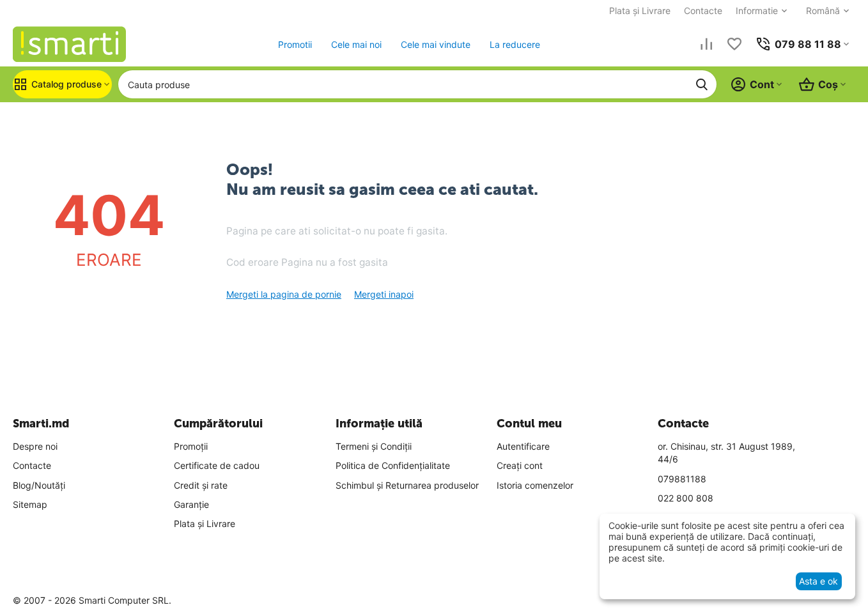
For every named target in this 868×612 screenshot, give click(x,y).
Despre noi (35, 446)
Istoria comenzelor (535, 485)
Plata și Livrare (639, 10)
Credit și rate (201, 485)
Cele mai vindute (435, 44)
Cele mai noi (356, 44)
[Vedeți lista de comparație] (706, 44)
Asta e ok (818, 581)
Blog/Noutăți (39, 485)
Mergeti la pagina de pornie (283, 294)
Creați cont (520, 465)
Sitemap (30, 504)
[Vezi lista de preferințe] (734, 44)
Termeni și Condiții (374, 446)
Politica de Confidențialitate (393, 465)
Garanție (191, 504)
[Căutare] (701, 84)
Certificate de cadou (217, 465)
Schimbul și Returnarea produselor (407, 485)
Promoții (191, 446)
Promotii (295, 44)
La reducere (515, 44)
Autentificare (523, 446)
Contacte (703, 10)
